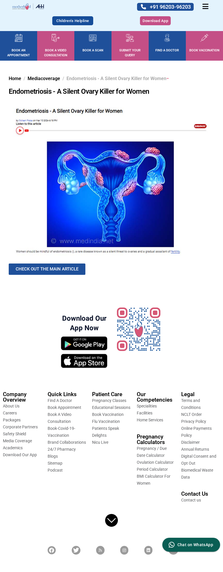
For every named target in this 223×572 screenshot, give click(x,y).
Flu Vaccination (106, 421)
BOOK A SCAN (92, 50)
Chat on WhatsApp (195, 544)
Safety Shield (14, 434)
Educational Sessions (111, 407)
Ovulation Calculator (155, 462)
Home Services (150, 420)
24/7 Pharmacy (62, 449)
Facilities (144, 413)
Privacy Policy (193, 421)
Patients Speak (105, 428)
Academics (13, 447)
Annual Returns (195, 449)
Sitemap (55, 463)
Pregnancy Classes (109, 400)
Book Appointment (64, 407)
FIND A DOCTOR (167, 50)
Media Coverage (17, 441)
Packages (12, 420)
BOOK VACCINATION (204, 50)
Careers (10, 413)
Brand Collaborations (67, 442)
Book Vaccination (108, 414)
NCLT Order (191, 414)
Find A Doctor (60, 400)
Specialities (147, 406)
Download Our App (20, 454)
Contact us (191, 500)
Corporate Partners (20, 427)
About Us (11, 406)
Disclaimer (190, 442)
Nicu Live (100, 442)
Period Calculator (152, 469)
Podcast (55, 470)
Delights (99, 435)
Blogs (53, 456)
